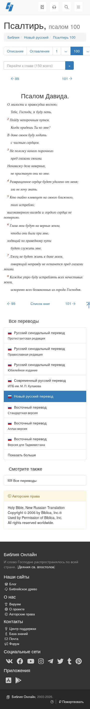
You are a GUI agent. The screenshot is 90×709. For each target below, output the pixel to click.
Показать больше (22, 454)
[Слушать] (54, 7)
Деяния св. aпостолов (36, 566)
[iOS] (8, 679)
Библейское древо (23, 589)
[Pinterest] (79, 660)
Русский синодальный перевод (36, 335)
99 (16, 78)
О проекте (16, 609)
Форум (14, 643)
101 (65, 78)
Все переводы (24, 480)
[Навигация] (78, 7)
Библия (14, 37)
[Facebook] (20, 660)
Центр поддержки (22, 628)
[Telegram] (50, 660)
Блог (12, 584)
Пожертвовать (72, 701)
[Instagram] (41, 660)
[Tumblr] (70, 660)
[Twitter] (60, 660)
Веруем (15, 604)
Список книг (40, 303)
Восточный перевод (27, 410)
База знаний (18, 633)
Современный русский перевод (37, 383)
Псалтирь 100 (64, 37)
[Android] (18, 679)
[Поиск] (66, 7)
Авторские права (22, 614)
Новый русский (36, 37)
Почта (13, 638)
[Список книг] (42, 7)
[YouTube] (30, 660)
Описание (15, 50)
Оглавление (40, 50)
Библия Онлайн (23, 696)
